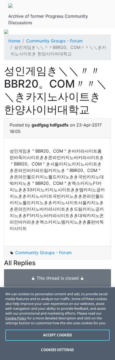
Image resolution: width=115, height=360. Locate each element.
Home (14, 41)
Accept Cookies (57, 335)
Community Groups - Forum (54, 41)
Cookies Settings (57, 349)
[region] (57, 323)
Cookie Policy (15, 318)
